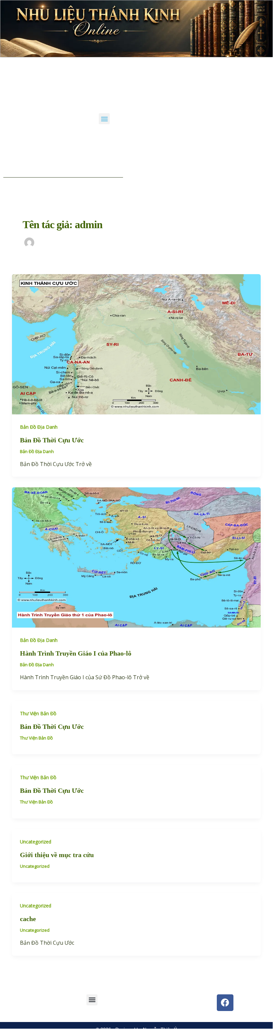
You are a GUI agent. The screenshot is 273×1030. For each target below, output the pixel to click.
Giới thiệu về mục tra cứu (57, 854)
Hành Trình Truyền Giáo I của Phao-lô (75, 653)
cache (28, 918)
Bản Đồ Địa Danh (39, 427)
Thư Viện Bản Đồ (38, 713)
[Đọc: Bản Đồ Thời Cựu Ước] (136, 343)
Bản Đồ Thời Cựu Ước (52, 440)
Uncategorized (35, 841)
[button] (104, 118)
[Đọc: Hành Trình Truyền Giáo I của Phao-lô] (136, 557)
